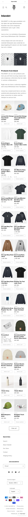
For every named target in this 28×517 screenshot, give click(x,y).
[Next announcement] (25, 1)
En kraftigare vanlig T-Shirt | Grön (20, 144)
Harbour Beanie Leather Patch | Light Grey (19, 365)
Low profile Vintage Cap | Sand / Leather (7, 117)
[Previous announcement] (3, 1)
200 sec (3, 338)
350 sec (7, 338)
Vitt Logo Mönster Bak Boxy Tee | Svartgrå (20, 199)
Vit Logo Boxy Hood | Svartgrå (7, 282)
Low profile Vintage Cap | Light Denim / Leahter (20, 117)
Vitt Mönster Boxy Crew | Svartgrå (20, 170)
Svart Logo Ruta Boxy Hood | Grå (19, 255)
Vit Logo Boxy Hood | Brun (7, 255)
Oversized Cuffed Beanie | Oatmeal (6, 364)
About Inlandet (7, 444)
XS (2, 148)
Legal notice (20, 511)
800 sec (5, 339)
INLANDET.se (11, 506)
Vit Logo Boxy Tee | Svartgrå (7, 227)
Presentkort (5, 335)
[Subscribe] (23, 466)
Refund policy (20, 508)
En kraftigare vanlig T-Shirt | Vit (7, 144)
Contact (5, 452)
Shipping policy (15, 513)
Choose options (7, 150)
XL (21, 148)
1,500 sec (6, 340)
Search (5, 441)
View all (13, 428)
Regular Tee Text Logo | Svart (19, 282)
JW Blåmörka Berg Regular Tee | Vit (7, 309)
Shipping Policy (7, 455)
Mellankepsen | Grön (6, 415)
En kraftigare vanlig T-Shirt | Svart (5, 171)
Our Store (6, 448)
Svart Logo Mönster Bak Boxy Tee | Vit (7, 199)
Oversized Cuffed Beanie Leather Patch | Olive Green (20, 336)
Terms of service (11, 511)
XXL (11, 176)
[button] (3, 7)
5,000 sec (6, 341)
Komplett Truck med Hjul (19, 415)
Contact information (10, 508)
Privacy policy (20, 506)
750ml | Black (18, 391)
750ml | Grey (5, 391)
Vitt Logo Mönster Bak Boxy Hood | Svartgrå (20, 228)
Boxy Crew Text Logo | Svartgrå (19, 309)
